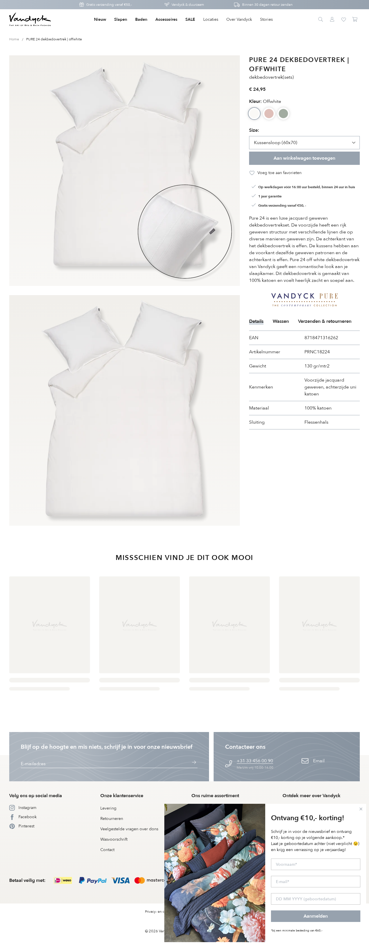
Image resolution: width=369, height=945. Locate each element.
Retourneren (111, 818)
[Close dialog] (361, 809)
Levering (108, 808)
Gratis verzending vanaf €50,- (109, 4)
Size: (254, 130)
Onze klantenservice (121, 796)
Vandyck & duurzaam (188, 4)
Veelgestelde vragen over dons (129, 829)
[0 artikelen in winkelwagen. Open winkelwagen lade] (355, 20)
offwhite (265, 101)
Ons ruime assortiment (215, 796)
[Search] (320, 20)
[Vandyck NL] (30, 19)
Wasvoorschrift (113, 839)
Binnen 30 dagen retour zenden (267, 4)
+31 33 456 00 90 (255, 761)
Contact (107, 849)
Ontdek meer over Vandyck (311, 796)
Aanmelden (316, 916)
